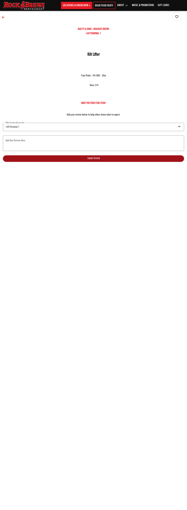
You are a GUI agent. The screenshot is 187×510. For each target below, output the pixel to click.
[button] (122, 5)
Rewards (164, 12)
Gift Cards (163, 5)
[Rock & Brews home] (26, 5)
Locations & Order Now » (76, 5)
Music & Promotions (143, 5)
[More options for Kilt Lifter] (176, 16)
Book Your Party (104, 5)
